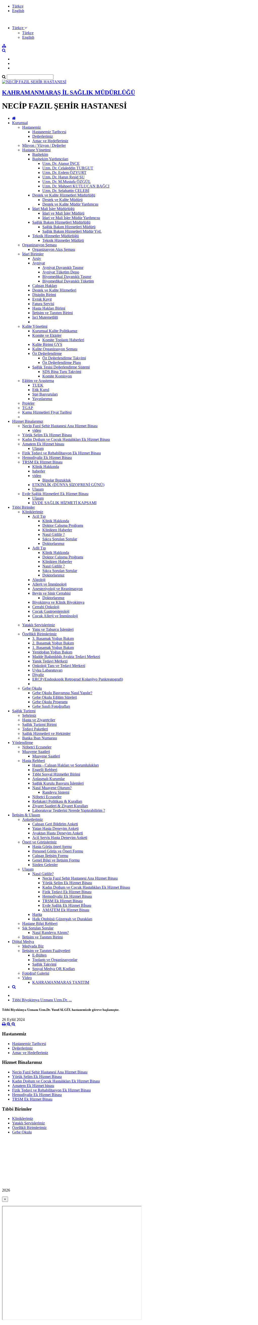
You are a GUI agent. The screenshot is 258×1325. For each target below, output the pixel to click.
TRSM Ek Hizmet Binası (42, 462)
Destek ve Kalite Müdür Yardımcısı (70, 204)
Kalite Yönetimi (34, 326)
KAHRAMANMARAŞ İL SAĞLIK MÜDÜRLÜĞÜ (68, 92)
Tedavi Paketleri (35, 729)
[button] (19, 28)
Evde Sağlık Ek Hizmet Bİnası (66, 905)
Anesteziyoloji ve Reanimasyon (57, 589)
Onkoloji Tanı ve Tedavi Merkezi (58, 666)
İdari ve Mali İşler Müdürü (63, 213)
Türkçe (17, 6)
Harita (37, 914)
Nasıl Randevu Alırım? (50, 932)
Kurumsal (20, 123)
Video (27, 978)
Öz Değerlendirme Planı (61, 362)
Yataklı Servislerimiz (38, 625)
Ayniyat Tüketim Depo (60, 272)
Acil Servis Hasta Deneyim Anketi (59, 837)
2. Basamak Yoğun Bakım (53, 643)
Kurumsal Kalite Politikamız (54, 331)
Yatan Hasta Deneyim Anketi (55, 828)
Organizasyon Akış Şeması (53, 249)
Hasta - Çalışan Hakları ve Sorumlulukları (65, 765)
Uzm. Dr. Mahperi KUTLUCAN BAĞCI (75, 186)
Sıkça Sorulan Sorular (59, 539)
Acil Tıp (39, 516)
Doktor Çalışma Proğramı (62, 525)
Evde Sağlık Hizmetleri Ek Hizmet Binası (55, 494)
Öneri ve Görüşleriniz (39, 842)
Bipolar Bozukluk (56, 480)
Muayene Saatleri (36, 751)
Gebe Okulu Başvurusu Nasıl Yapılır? (62, 693)
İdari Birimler (33, 254)
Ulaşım (38, 448)
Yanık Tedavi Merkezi (50, 661)
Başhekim (40, 154)
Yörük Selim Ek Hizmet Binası (47, 435)
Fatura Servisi (43, 304)
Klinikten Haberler (57, 530)
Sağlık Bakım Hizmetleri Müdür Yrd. (72, 231)
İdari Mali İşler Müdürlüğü (53, 209)
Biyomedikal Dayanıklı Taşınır (66, 276)
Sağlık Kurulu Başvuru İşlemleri (58, 783)
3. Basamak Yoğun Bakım (53, 638)
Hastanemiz (31, 127)
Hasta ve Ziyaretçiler (38, 720)
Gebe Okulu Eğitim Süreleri (54, 697)
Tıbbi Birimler (23, 507)
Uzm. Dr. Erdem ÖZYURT (64, 172)
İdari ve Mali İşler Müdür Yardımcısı (71, 218)
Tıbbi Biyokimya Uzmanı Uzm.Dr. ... (42, 1000)
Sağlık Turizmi (24, 711)
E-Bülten (39, 955)
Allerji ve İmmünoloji (49, 584)
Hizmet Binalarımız (27, 421)
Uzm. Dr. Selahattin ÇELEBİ (65, 190)
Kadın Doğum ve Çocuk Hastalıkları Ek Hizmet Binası (66, 439)
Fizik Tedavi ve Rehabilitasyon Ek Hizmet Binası (61, 453)
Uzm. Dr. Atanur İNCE (61, 163)
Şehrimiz (29, 715)
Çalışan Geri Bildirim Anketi (55, 824)
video (36, 430)
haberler (38, 471)
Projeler (28, 403)
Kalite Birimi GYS (47, 344)
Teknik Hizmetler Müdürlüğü (55, 236)
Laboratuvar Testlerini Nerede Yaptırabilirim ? (68, 810)
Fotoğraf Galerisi (35, 973)
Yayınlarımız (42, 399)
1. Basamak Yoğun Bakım (53, 647)
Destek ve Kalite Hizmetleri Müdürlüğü (63, 195)
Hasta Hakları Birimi (48, 308)
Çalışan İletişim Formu (50, 856)
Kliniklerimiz (32, 512)
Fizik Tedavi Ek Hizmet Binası (66, 892)
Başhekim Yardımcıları (50, 159)
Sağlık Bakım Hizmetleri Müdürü (68, 227)
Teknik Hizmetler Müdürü (63, 240)
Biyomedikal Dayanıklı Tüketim (68, 281)
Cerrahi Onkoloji (45, 607)
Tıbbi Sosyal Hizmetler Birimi (56, 774)
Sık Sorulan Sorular (37, 928)
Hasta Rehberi (33, 761)
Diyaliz (38, 675)
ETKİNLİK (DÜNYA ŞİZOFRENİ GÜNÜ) (68, 485)
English (18, 11)
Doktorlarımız (53, 543)
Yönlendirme (22, 742)
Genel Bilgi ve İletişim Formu (56, 860)
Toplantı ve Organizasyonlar (54, 960)
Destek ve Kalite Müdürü (62, 200)
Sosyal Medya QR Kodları (53, 969)
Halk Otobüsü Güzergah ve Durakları (62, 919)
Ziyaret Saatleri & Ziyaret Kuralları (60, 806)
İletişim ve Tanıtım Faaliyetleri (46, 951)
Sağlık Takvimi (44, 964)
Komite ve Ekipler (46, 335)
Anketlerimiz (32, 819)
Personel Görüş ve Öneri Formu (57, 851)
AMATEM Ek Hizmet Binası (65, 910)
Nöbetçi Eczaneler (36, 747)
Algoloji (38, 580)
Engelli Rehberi (44, 770)
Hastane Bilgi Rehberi (39, 923)
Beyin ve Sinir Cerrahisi (51, 593)
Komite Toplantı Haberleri (63, 340)
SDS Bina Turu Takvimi (61, 371)
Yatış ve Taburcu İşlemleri (53, 629)
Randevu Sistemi (55, 792)
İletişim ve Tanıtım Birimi (52, 313)
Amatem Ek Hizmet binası (43, 444)
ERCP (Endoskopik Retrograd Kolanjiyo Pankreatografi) (77, 679)
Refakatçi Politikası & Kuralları (57, 801)
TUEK (37, 385)
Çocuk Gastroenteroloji (50, 611)
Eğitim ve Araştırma (38, 380)
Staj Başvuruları (45, 394)
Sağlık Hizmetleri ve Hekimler (46, 733)
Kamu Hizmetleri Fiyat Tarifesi (47, 412)
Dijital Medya (23, 941)
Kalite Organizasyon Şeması (54, 349)
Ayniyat (38, 263)
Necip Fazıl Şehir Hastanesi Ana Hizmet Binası (60, 426)
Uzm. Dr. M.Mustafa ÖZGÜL (66, 181)
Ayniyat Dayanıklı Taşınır (62, 267)
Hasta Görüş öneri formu (52, 846)
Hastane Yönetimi (36, 150)
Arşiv (36, 258)
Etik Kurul (40, 390)
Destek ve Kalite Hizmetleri (54, 290)
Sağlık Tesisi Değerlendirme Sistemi (61, 367)
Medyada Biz (33, 946)
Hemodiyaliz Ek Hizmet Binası (47, 457)
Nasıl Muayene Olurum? (52, 788)
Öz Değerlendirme (47, 353)
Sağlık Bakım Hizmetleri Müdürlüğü (61, 222)
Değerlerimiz (42, 136)
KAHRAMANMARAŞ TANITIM (60, 982)
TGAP (27, 408)
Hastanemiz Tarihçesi (49, 132)
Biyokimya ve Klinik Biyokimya (58, 602)
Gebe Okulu (32, 688)
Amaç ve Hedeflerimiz (50, 141)
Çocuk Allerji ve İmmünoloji (55, 616)
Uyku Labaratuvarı (47, 670)
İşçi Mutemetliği (45, 317)
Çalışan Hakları (44, 285)
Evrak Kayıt (42, 299)
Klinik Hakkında (45, 466)
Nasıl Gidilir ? (53, 534)
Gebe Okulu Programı (50, 702)
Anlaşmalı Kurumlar (48, 779)
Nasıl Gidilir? (43, 874)
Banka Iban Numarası (39, 738)
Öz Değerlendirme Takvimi (64, 358)
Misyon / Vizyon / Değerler (44, 145)
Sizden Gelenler (45, 865)
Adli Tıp (39, 548)
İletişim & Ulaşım (26, 815)
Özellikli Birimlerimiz (39, 634)
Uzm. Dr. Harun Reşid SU (63, 177)
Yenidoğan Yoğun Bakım (52, 652)
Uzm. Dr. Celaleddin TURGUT (67, 168)
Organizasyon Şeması (39, 245)
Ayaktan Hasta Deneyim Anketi (57, 833)
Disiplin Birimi (44, 295)
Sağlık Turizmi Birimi (39, 724)
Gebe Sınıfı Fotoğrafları (51, 706)
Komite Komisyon (57, 376)
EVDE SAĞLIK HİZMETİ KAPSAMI (64, 503)
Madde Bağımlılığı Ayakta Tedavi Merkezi (66, 656)
